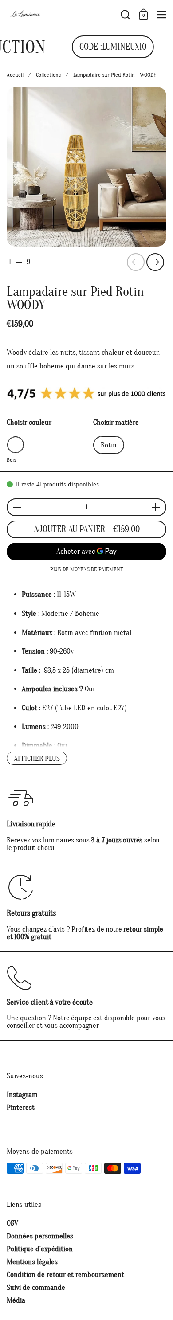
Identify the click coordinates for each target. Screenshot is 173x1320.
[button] (125, 14)
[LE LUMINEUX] (61, 15)
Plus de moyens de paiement (86, 569)
